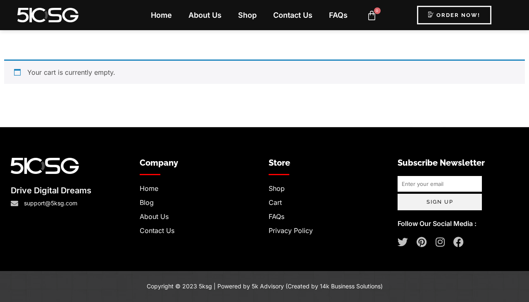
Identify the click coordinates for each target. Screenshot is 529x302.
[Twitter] (403, 242)
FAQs (338, 15)
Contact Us (292, 15)
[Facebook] (458, 242)
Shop (247, 15)
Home (161, 15)
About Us (205, 15)
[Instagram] (440, 242)
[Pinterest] (421, 242)
